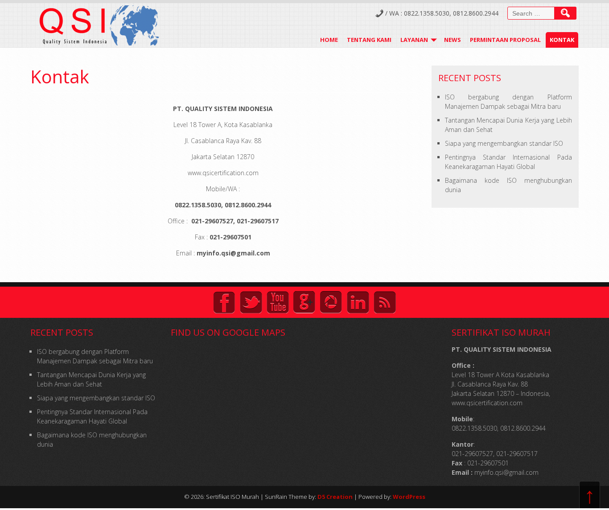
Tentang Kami (369, 40)
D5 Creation (335, 497)
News (452, 40)
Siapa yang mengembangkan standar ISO (504, 143)
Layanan (414, 40)
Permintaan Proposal (505, 40)
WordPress (409, 497)
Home (329, 40)
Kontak (562, 40)
